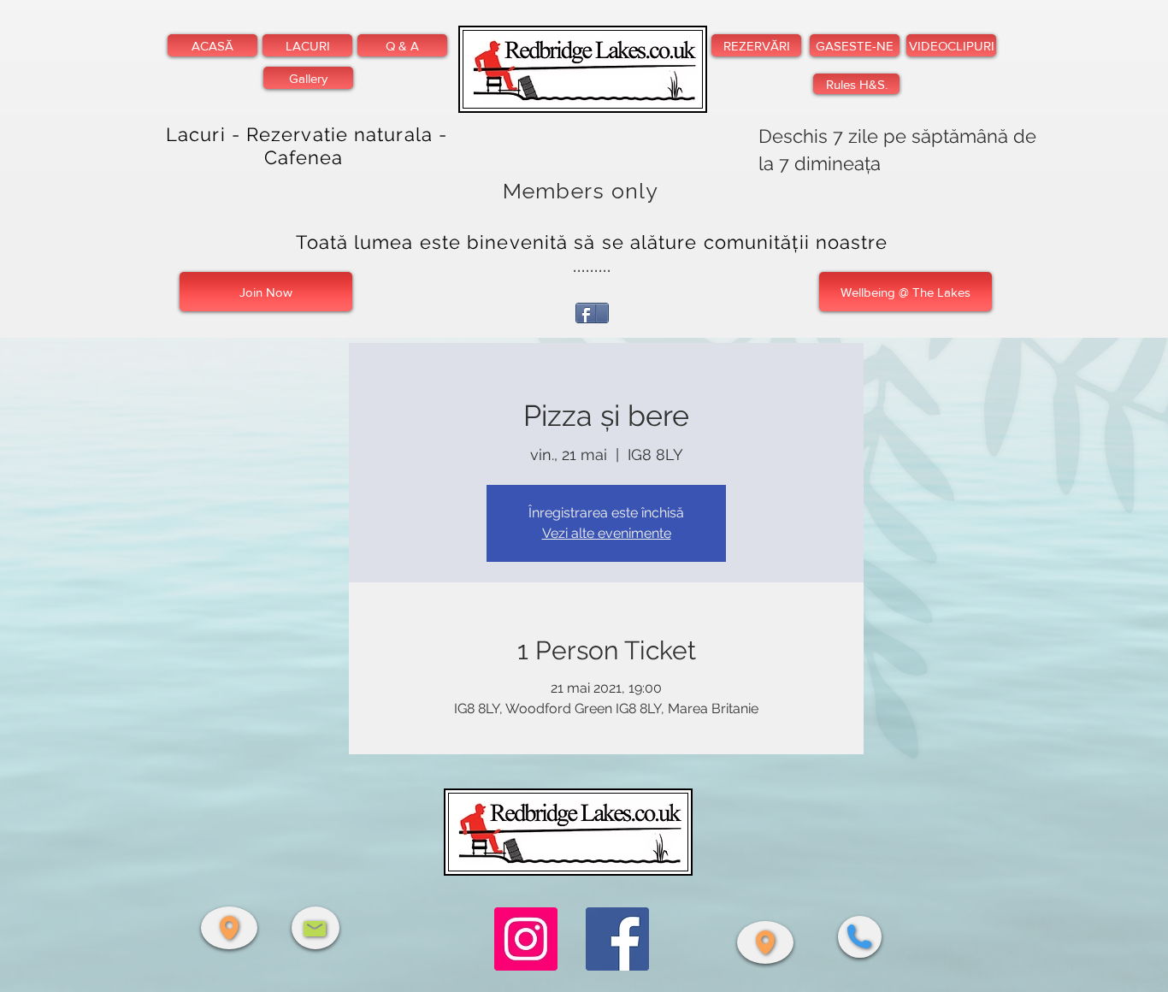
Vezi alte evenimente (606, 533)
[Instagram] (525, 939)
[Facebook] (617, 939)
